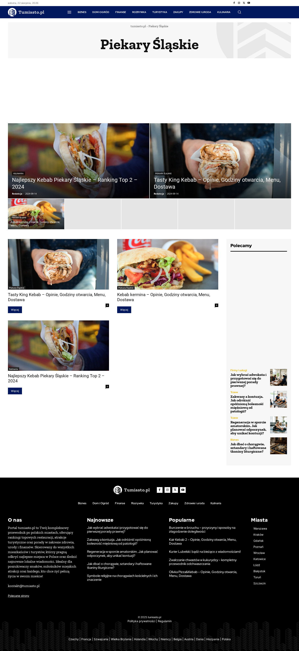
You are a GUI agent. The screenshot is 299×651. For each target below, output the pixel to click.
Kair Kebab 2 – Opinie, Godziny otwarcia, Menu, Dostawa (203, 541)
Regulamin (165, 621)
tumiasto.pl (138, 26)
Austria (188, 639)
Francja (86, 639)
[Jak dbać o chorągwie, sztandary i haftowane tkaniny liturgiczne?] (278, 445)
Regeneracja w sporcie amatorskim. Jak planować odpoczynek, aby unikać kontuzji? (248, 427)
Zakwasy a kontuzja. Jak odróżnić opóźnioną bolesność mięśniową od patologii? (246, 403)
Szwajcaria (101, 639)
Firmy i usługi (238, 370)
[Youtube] (248, 3)
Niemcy (166, 639)
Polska (226, 639)
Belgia (178, 639)
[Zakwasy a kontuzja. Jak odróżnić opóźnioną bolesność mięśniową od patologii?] (278, 399)
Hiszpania (212, 639)
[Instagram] (239, 3)
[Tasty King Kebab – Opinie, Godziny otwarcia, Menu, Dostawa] (220, 160)
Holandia (140, 639)
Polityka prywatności (141, 621)
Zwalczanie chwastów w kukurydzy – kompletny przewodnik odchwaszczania (203, 562)
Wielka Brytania (121, 639)
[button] (239, 12)
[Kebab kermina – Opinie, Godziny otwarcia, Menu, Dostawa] (36, 214)
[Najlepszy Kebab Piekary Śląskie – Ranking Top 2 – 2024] (78, 160)
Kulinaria (18, 173)
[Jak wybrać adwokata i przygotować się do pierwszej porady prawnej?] (278, 377)
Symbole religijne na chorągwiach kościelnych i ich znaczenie (122, 578)
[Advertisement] (149, 92)
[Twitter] (243, 3)
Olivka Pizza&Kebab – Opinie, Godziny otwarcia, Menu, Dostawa (203, 574)
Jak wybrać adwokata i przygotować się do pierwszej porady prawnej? (248, 380)
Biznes (234, 439)
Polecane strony (18, 595)
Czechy (74, 639)
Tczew (234, 392)
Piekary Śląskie (163, 173)
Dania (200, 639)
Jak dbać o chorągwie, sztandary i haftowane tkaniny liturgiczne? (248, 448)
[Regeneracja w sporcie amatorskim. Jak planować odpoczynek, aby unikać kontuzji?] (278, 424)
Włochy (153, 639)
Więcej (15, 309)
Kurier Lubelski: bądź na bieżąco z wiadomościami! (205, 551)
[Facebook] (234, 3)
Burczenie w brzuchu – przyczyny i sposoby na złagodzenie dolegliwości (202, 530)
